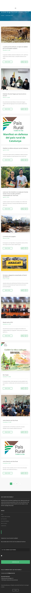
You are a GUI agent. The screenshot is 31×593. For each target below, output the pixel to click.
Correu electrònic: (6, 545)
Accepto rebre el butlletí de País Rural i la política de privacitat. (13, 556)
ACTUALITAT (4, 518)
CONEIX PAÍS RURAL (5, 516)
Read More (7, 61)
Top (15, 590)
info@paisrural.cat (11, 573)
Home (2, 15)
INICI (2, 514)
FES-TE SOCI (4, 523)
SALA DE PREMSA (5, 521)
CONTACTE (3, 525)
